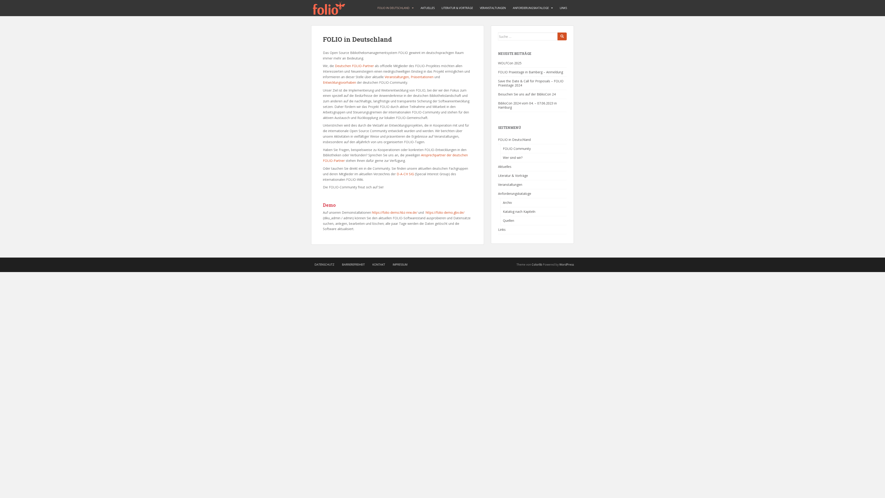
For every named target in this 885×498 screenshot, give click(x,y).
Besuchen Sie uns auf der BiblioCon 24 (527, 94)
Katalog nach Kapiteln (519, 211)
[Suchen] (562, 36)
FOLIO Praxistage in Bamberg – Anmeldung (530, 72)
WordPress (566, 265)
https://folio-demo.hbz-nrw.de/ (394, 212)
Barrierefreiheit (353, 265)
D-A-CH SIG (405, 174)
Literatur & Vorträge (457, 8)
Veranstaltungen (493, 8)
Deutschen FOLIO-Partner (354, 66)
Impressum (400, 265)
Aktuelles (428, 8)
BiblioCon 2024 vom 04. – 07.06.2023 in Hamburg (527, 105)
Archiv (507, 202)
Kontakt (378, 265)
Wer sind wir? (512, 157)
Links (563, 8)
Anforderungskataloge (531, 8)
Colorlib (537, 265)
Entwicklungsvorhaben (339, 82)
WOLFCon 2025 (510, 63)
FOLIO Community (517, 148)
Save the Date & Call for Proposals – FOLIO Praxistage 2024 (530, 83)
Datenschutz (324, 265)
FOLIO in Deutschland (394, 8)
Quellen (508, 220)
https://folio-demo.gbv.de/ (445, 212)
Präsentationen (422, 77)
